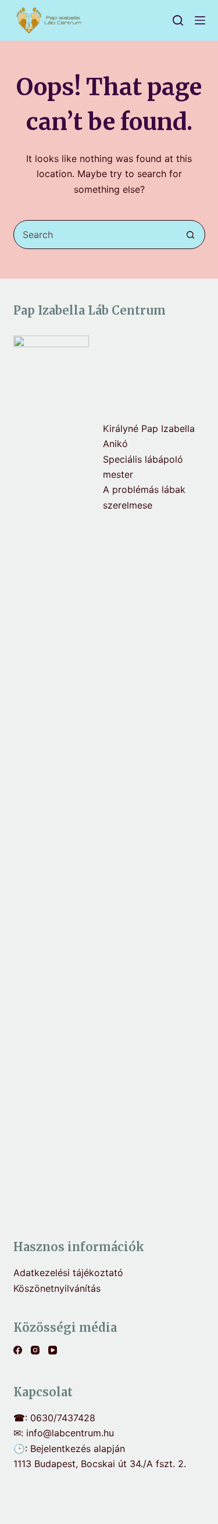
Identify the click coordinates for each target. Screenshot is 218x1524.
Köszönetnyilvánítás (57, 1288)
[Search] (178, 20)
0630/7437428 (62, 1418)
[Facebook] (17, 1350)
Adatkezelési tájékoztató (68, 1272)
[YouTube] (52, 1350)
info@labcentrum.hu (70, 1433)
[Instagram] (35, 1350)
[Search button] (191, 234)
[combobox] (95, 234)
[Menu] (200, 20)
